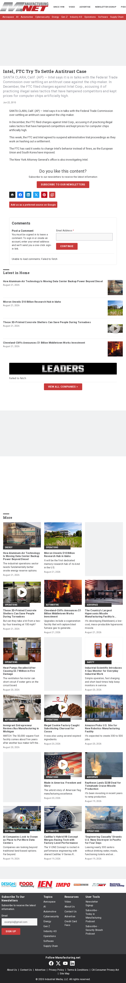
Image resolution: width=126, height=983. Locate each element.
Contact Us (26, 969)
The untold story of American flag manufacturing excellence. (62, 792)
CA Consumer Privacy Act (105, 969)
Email (5, 916)
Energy (8, 547)
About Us (12, 969)
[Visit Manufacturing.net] (99, 884)
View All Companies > (63, 386)
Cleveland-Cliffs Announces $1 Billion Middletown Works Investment (44, 342)
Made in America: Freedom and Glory (62, 784)
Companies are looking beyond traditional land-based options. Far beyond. (20, 851)
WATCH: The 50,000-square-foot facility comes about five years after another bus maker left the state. (21, 739)
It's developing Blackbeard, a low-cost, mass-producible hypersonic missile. (104, 624)
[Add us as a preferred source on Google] (52, 195)
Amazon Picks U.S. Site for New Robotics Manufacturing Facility (102, 728)
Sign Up (11, 931)
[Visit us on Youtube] (65, 963)
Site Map (64, 973)
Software (10, 831)
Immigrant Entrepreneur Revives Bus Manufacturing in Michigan (21, 728)
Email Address (65, 230)
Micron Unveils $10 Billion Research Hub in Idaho (32, 301)
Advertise (40, 969)
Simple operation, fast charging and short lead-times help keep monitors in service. (102, 682)
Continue (66, 246)
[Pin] (44, 195)
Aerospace (92, 605)
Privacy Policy (56, 969)
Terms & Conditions (77, 969)
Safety (90, 662)
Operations (52, 547)
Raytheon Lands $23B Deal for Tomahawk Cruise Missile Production (103, 785)
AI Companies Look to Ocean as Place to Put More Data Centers (20, 839)
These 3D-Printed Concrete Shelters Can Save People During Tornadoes (47, 322)
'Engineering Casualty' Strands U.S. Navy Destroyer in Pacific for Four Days (103, 839)
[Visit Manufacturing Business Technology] (117, 884)
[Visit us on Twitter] (58, 963)
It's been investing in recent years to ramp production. (103, 795)
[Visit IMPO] (62, 884)
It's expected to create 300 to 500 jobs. (104, 737)
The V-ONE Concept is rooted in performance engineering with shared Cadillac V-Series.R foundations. (61, 851)
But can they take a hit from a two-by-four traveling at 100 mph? (22, 622)
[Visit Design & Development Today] (9, 884)
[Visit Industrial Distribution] (81, 884)
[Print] (12, 195)
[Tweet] (36, 195)
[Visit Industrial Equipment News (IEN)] (44, 884)
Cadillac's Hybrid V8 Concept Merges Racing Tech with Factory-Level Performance (61, 839)
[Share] (20, 195)
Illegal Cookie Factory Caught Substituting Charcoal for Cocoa (61, 728)
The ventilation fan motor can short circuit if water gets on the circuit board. (21, 682)
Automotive (52, 605)
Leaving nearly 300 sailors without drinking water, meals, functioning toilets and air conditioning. (101, 851)
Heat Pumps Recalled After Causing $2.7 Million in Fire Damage (19, 670)
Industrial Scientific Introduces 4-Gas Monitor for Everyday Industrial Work (103, 670)
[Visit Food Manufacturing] (27, 884)
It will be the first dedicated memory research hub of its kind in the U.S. (62, 564)
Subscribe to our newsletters (63, 184)
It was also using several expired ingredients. (62, 737)
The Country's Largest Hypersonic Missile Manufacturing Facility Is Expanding (99, 613)
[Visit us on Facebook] (51, 963)
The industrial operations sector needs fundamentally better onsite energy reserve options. (20, 567)
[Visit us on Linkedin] (72, 963)
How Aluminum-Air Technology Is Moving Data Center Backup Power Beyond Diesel (53, 281)
